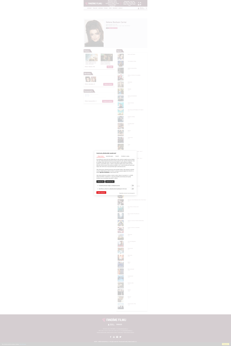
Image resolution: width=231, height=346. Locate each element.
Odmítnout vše (109, 181)
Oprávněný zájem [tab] (109, 156)
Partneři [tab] (117, 156)
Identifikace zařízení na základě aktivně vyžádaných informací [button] (113, 189)
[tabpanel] (115, 183)
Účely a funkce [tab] (101, 156)
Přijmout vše (100, 181)
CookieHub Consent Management (129, 193)
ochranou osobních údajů (120, 170)
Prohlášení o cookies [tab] (125, 156)
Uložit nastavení (101, 192)
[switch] (131, 195)
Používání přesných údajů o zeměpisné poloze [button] (109, 185)
